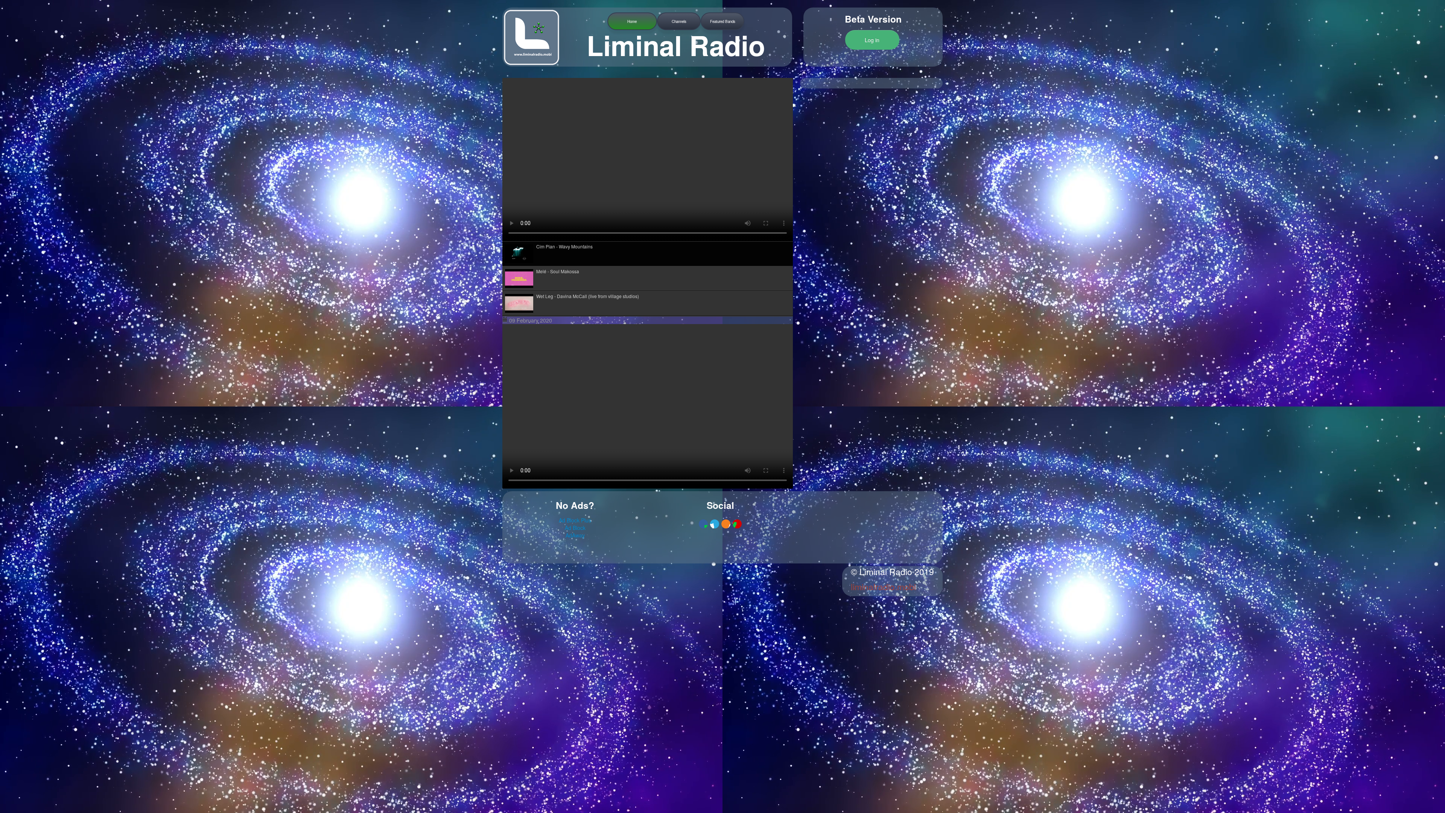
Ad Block (575, 527)
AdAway (575, 535)
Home (632, 21)
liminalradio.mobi (883, 586)
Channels (679, 21)
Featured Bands (722, 21)
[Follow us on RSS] (725, 523)
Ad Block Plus (575, 520)
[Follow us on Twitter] (714, 523)
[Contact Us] (737, 523)
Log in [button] (872, 40)
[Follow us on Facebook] (703, 523)
